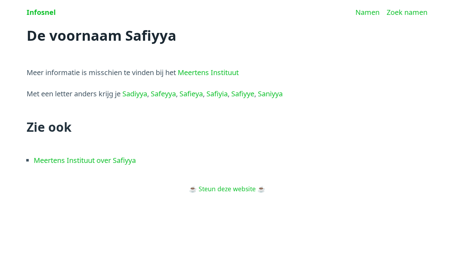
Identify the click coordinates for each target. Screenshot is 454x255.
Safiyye (242, 93)
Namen (367, 12)
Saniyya (270, 93)
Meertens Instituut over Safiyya (85, 160)
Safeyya (163, 93)
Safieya (191, 93)
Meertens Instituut (208, 72)
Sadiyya (134, 93)
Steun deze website (227, 189)
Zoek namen (407, 12)
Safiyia (217, 93)
